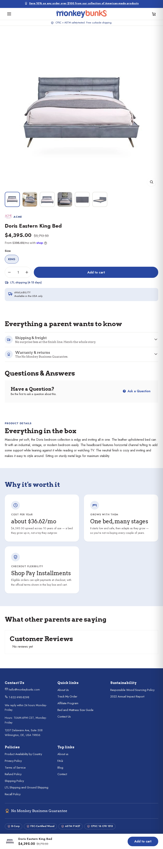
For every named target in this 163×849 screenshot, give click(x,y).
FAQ (60, 761)
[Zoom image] (151, 182)
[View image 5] (82, 199)
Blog (60, 767)
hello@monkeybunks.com (24, 689)
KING (11, 259)
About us (62, 754)
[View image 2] (29, 199)
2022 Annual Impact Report (127, 696)
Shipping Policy (14, 781)
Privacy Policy (13, 761)
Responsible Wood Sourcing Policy (132, 690)
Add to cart (96, 272)
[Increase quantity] (26, 272)
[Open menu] (9, 14)
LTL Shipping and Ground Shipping (26, 787)
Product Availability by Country (23, 754)
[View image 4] (64, 199)
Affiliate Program (67, 703)
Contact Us (64, 716)
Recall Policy (12, 794)
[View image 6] (99, 199)
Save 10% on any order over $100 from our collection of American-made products (84, 3)
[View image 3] (47, 199)
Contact (62, 774)
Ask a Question (138, 391)
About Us (63, 690)
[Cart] (153, 14)
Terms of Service (15, 767)
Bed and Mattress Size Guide (75, 710)
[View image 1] (12, 199)
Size (8, 251)
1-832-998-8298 (18, 697)
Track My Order (67, 696)
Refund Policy (13, 774)
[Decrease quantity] (9, 272)
